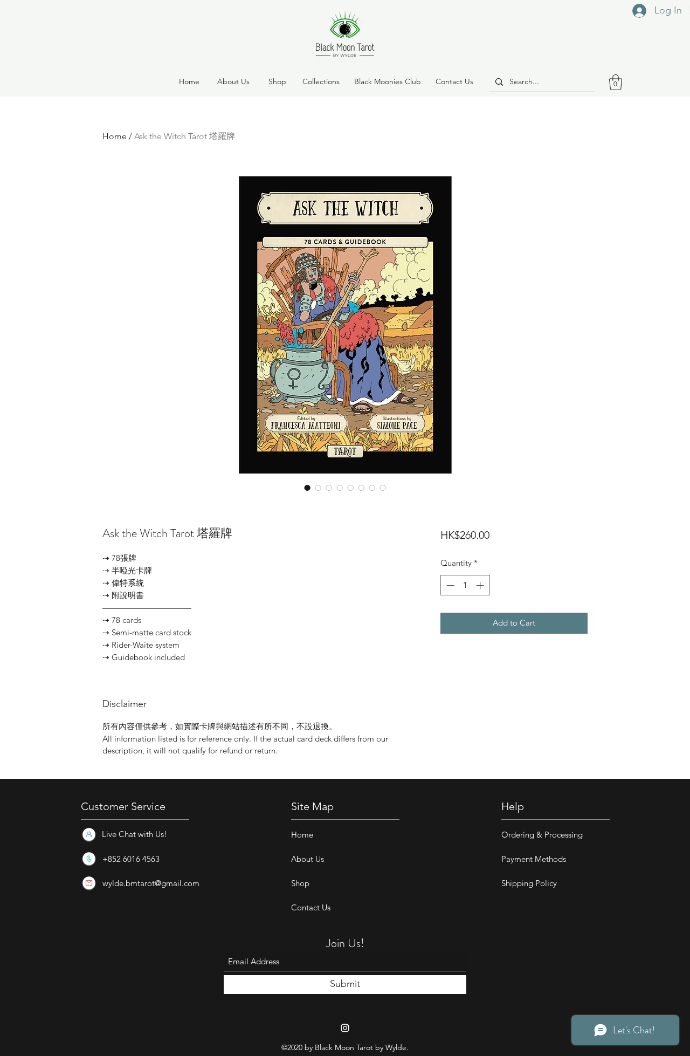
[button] (277, 82)
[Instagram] (345, 1028)
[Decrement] (449, 585)
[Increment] (481, 585)
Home (114, 136)
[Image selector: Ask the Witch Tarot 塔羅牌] (307, 487)
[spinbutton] (465, 585)
